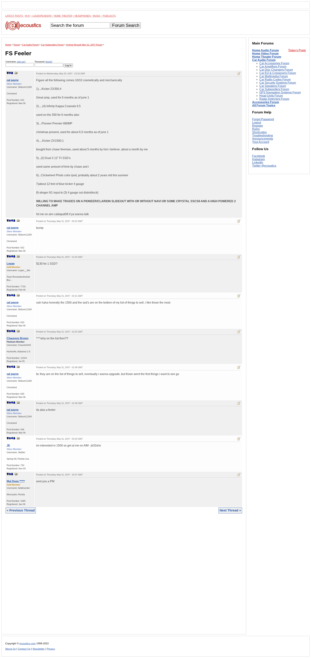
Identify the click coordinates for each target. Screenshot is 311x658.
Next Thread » (230, 510)
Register (257, 125)
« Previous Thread (21, 510)
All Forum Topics (263, 105)
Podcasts (109, 16)
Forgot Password (263, 119)
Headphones (83, 16)
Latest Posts (14, 16)
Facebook (258, 156)
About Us (10, 649)
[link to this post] (16, 73)
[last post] (12, 73)
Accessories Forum (265, 102)
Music (97, 16)
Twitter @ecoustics (264, 165)
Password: (43, 61)
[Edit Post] (239, 73)
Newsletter (39, 649)
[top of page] (8, 73)
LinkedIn (257, 162)
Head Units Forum (271, 95)
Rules (256, 129)
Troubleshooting (262, 135)
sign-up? (21, 61)
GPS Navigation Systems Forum (280, 92)
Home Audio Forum (265, 50)
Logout (256, 122)
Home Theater (63, 16)
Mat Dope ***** (16, 481)
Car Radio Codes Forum (275, 79)
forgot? (49, 61)
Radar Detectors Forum (274, 98)
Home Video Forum (265, 53)
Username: (16, 61)
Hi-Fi (27, 16)
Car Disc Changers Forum (276, 69)
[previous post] (10, 220)
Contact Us (24, 649)
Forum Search (125, 25)
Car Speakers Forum (272, 85)
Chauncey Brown (17, 338)
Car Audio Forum (264, 60)
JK (8, 445)
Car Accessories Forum (274, 63)
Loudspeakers (42, 16)
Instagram (258, 159)
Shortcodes (259, 132)
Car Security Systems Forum (277, 82)
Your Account (260, 141)
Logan (11, 263)
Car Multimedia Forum (273, 76)
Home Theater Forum (266, 56)
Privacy (51, 649)
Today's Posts (297, 50)
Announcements (262, 138)
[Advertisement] (113, 577)
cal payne (13, 80)
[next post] (10, 73)
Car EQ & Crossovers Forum (277, 73)
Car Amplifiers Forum (272, 66)
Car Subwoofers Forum (274, 89)
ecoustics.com (27, 643)
